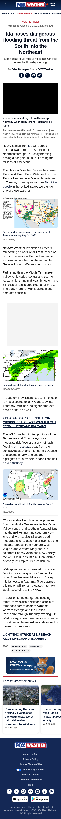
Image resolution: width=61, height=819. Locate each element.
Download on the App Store (20, 799)
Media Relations (30, 774)
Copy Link (39, 75)
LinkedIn (37, 791)
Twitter (27, 75)
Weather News (24, 13)
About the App (30, 754)
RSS (51, 791)
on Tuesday (21, 446)
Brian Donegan (20, 69)
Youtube (30, 791)
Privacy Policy (30, 759)
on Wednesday (12, 463)
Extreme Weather (20, 651)
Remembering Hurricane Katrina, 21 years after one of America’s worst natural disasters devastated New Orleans (20, 717)
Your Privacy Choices (33, 769)
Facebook (21, 75)
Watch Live (8, 13)
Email (33, 75)
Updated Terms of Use (30, 764)
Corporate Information (30, 779)
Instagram (23, 791)
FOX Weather (45, 69)
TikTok (44, 791)
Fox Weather (31, 4)
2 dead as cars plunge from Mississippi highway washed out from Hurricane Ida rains (27, 122)
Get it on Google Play (40, 799)
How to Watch (42, 13)
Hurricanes (35, 646)
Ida (30, 145)
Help (30, 784)
